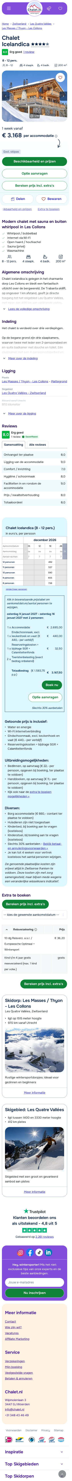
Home (5, 23)
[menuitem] (7, 24)
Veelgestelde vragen (19, 1373)
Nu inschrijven (35, 1293)
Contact (10, 1322)
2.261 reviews (45, 1237)
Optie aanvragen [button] (35, 173)
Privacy (45, 1430)
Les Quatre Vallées (40, 23)
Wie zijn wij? (13, 1327)
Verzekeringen (15, 1361)
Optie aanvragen (45, 697)
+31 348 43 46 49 (17, 1415)
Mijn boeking (13, 1367)
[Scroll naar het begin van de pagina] (62, 1474)
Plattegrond (59, 381)
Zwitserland (19, 23)
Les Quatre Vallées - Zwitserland (24, 393)
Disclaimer (31, 1430)
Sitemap (58, 1430)
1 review (28, 52)
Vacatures (12, 1333)
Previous (6, 96)
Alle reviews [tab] (37, 445)
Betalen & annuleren (18, 1378)
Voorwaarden (14, 1430)
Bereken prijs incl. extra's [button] (34, 186)
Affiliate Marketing (17, 1339)
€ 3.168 (12, 135)
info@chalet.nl (14, 1409)
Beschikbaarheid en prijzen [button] (35, 161)
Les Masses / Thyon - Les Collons (22, 28)
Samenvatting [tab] (13, 445)
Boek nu (52, 685)
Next (63, 96)
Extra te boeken (49, 209)
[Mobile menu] (9, 8)
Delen (20, 199)
